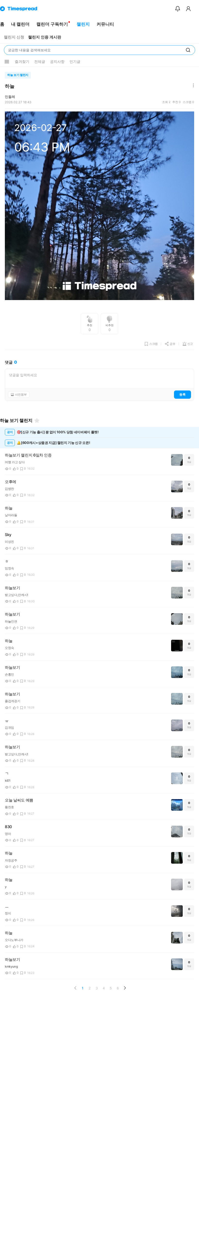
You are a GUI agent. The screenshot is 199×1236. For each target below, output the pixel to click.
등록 (182, 394)
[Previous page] (75, 988)
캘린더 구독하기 (52, 24)
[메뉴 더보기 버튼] (7, 61)
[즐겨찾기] (37, 420)
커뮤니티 (105, 24)
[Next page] (125, 988)
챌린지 (83, 24)
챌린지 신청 (14, 37)
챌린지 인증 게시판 (44, 37)
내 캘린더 (20, 24)
